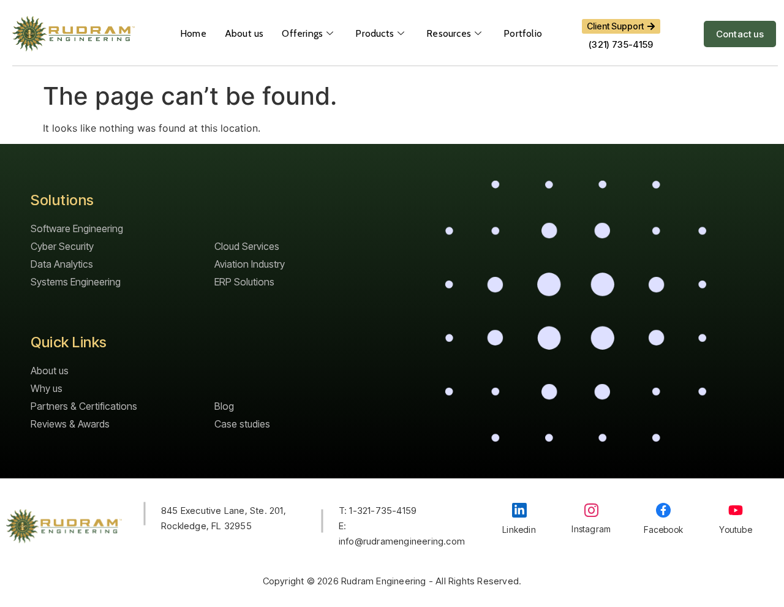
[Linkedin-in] (519, 510)
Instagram (591, 529)
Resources (448, 33)
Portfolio (522, 33)
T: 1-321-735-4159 (378, 510)
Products (374, 33)
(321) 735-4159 (621, 44)
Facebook (663, 529)
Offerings (302, 33)
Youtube (735, 529)
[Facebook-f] (663, 510)
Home (193, 33)
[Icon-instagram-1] (591, 510)
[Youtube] (735, 510)
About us (244, 33)
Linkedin (519, 529)
